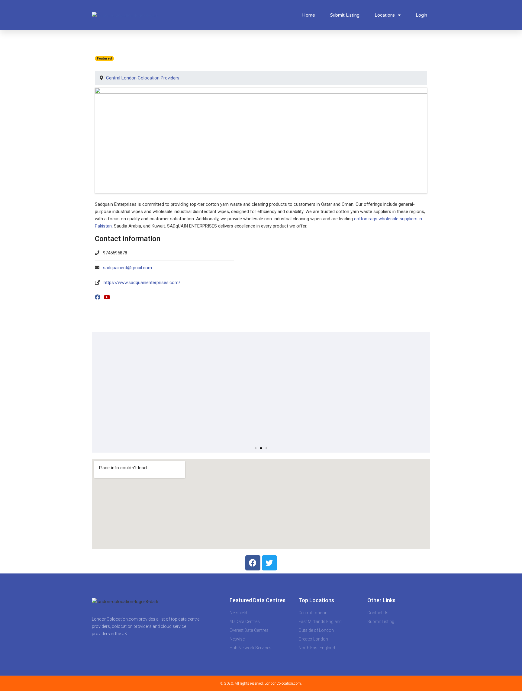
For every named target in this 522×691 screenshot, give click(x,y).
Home (308, 15)
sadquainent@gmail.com (127, 267)
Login (421, 15)
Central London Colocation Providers (142, 78)
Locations (385, 15)
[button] (255, 448)
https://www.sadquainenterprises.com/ (142, 282)
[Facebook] (252, 562)
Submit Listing (344, 15)
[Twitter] (269, 562)
